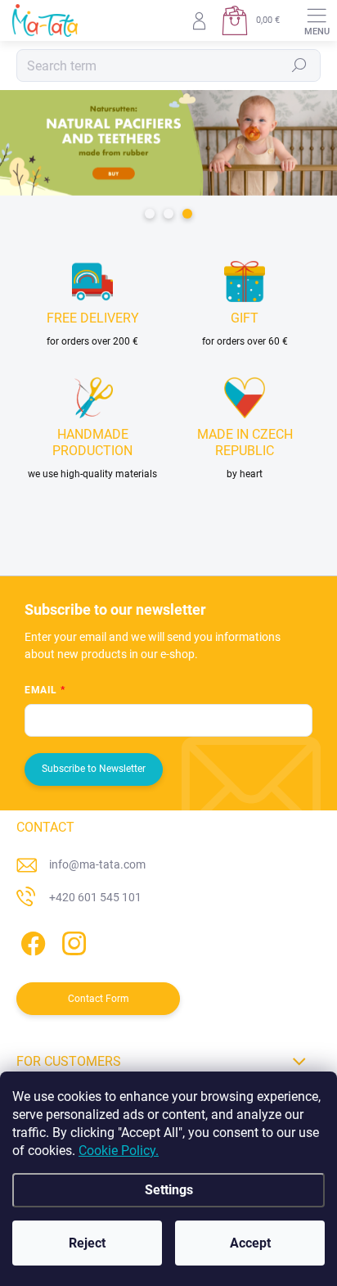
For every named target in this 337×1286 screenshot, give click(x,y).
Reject (87, 1243)
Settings (169, 1190)
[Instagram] (71, 940)
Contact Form (98, 998)
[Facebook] (30, 940)
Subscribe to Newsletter (94, 768)
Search (300, 65)
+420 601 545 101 (95, 897)
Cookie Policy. (119, 1150)
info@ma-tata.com (97, 864)
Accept (250, 1243)
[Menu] (316, 20)
